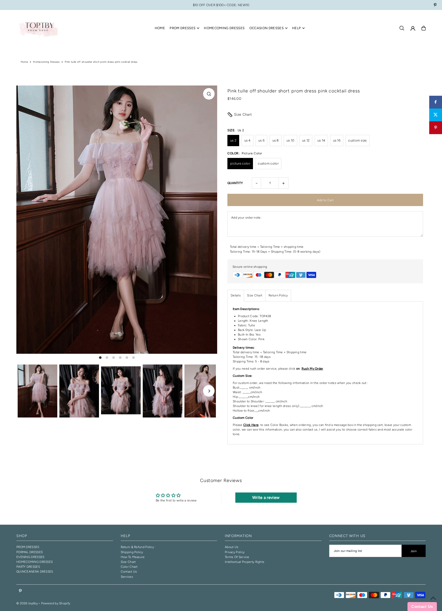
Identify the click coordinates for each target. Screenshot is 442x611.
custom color (268, 163)
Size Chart (243, 114)
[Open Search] (402, 28)
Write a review (266, 497)
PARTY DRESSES (28, 567)
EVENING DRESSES (30, 557)
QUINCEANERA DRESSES (34, 571)
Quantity (235, 183)
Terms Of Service (237, 557)
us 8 (275, 140)
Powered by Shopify (55, 603)
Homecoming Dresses (46, 61)
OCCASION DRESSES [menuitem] (266, 28)
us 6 (261, 140)
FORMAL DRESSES (29, 552)
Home (24, 61)
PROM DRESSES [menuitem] (182, 28)
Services (127, 576)
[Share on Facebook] (435, 102)
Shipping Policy (132, 552)
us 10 (290, 140)
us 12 (306, 140)
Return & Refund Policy (137, 547)
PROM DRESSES (27, 547)
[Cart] (424, 28)
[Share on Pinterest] (435, 127)
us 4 (247, 140)
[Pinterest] (435, 5)
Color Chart (129, 567)
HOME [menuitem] (160, 28)
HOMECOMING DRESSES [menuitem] (224, 28)
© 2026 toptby (27, 603)
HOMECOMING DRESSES (34, 562)
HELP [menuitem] (296, 28)
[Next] (209, 391)
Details (236, 295)
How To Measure (133, 557)
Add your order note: (246, 217)
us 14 (321, 140)
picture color (240, 163)
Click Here (251, 425)
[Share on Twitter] (435, 115)
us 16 (337, 140)
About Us (231, 547)
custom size (357, 140)
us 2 (233, 140)
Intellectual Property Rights (244, 562)
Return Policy (278, 295)
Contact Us (129, 571)
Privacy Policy (235, 552)
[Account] (413, 28)
